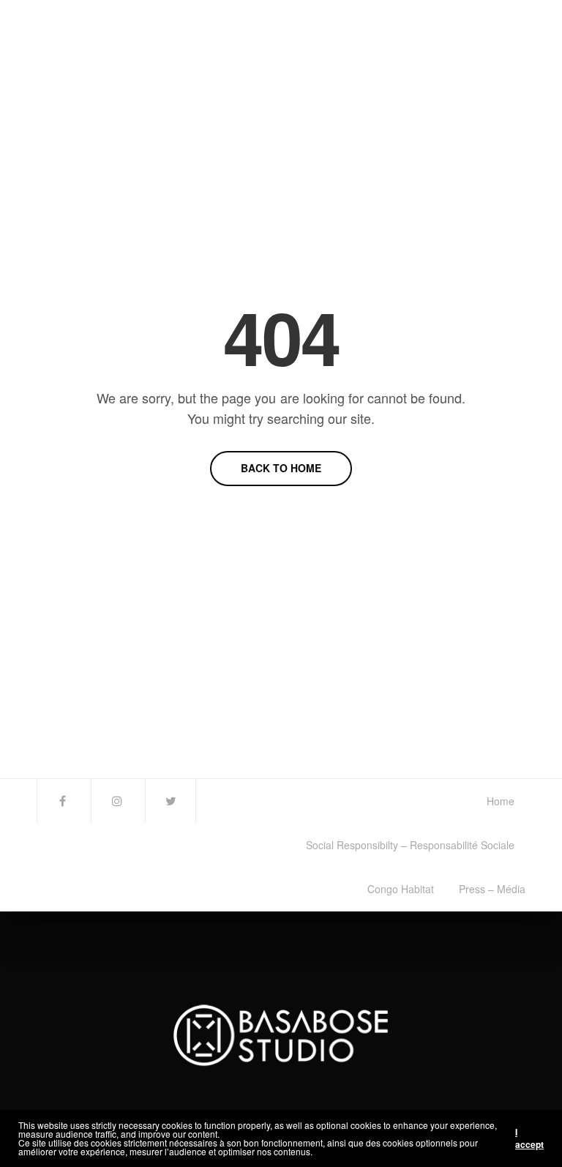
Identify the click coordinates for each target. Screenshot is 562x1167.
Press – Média (492, 889)
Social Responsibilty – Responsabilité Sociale (410, 845)
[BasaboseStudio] (124, 102)
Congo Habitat (400, 889)
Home (500, 801)
